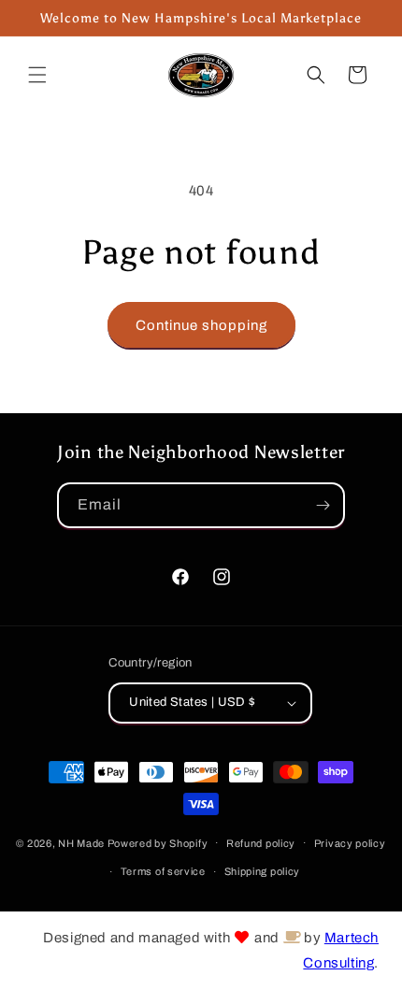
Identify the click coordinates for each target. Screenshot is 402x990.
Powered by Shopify (158, 842)
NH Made (81, 842)
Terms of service (163, 871)
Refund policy (260, 843)
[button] (37, 74)
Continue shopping (201, 325)
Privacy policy (350, 843)
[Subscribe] (322, 505)
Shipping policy (262, 871)
